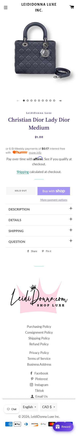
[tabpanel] (39, 53)
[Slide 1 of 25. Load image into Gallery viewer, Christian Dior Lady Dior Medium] (24, 100)
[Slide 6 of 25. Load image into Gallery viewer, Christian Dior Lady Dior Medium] (43, 100)
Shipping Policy (39, 338)
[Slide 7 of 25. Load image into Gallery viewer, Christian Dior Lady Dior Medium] (46, 100)
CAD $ (47, 407)
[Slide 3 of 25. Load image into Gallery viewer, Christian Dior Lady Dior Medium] (31, 100)
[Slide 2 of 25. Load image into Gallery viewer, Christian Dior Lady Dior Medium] (28, 100)
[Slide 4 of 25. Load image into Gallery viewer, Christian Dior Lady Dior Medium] (35, 100)
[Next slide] (60, 100)
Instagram (41, 385)
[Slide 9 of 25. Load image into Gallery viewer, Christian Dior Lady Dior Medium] (54, 100)
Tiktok (39, 391)
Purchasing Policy (39, 327)
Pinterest (41, 379)
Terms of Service (39, 359)
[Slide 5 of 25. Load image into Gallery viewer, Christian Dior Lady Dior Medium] (39, 100)
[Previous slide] (18, 100)
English (28, 407)
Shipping (23, 172)
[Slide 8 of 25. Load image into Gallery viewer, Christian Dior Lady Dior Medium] (50, 100)
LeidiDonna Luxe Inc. (39, 7)
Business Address (39, 364)
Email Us (41, 396)
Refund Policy (39, 344)
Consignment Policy (39, 332)
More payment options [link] (53, 199)
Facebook (41, 373)
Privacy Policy (39, 353)
